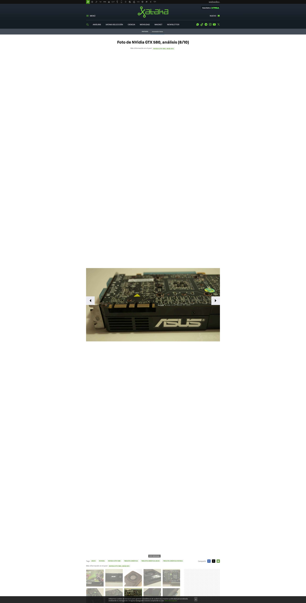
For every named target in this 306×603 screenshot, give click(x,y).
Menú (92, 15)
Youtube (214, 24)
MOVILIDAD (145, 24)
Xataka (153, 12)
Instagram (210, 24)
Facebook (209, 561)
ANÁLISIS (97, 24)
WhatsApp (197, 24)
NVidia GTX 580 (114, 561)
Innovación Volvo (157, 31)
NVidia (101, 561)
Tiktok (201, 24)
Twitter (218, 24)
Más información (171, 600)
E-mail (218, 561)
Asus (93, 561)
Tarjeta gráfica (131, 561)
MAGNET (158, 24)
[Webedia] (214, 1)
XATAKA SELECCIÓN (114, 24)
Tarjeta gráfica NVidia (173, 561)
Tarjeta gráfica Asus (150, 561)
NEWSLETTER (173, 24)
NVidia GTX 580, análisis (163, 48)
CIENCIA (131, 24)
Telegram (206, 24)
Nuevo (213, 15)
